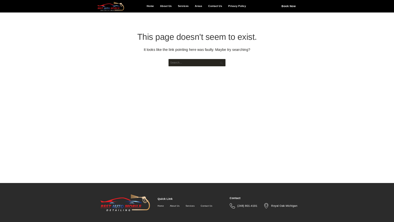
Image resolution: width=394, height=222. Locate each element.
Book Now (288, 6)
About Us (166, 6)
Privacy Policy (237, 6)
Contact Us (215, 6)
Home (150, 6)
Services (183, 6)
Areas (198, 6)
